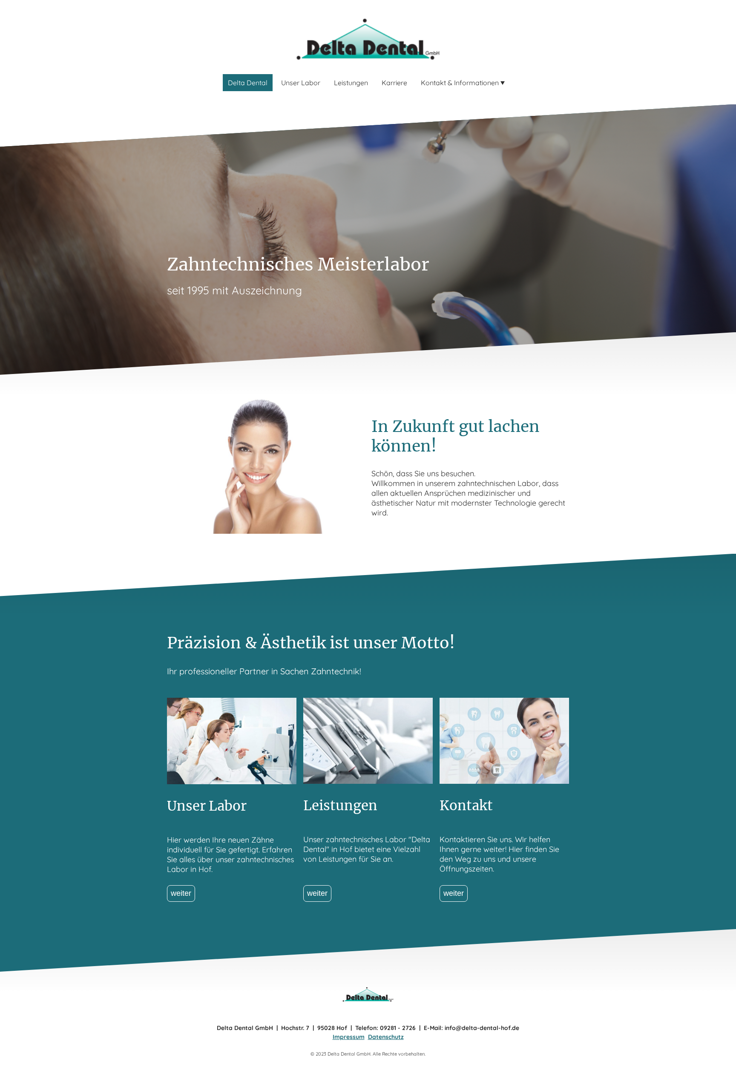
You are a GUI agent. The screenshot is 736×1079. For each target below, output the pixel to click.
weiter (181, 893)
